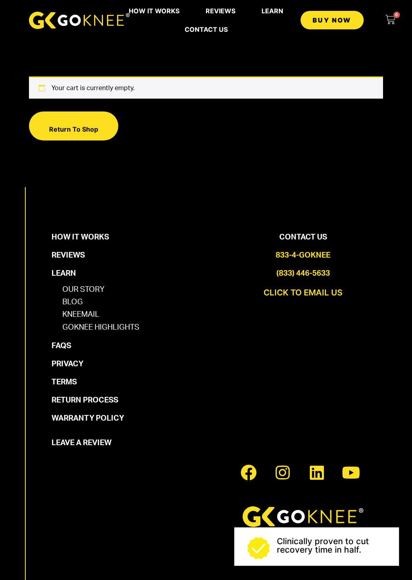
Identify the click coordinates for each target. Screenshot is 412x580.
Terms (64, 382)
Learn (272, 11)
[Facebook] (249, 472)
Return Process (85, 400)
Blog (72, 302)
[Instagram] (283, 472)
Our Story (83, 289)
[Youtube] (351, 472)
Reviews (220, 11)
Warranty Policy (88, 418)
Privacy (67, 364)
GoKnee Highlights (100, 327)
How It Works (154, 11)
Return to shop (73, 129)
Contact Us (206, 29)
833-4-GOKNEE (303, 255)
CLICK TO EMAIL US (303, 292)
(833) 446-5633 (303, 273)
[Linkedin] (317, 472)
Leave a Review (81, 443)
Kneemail (80, 314)
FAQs (61, 346)
